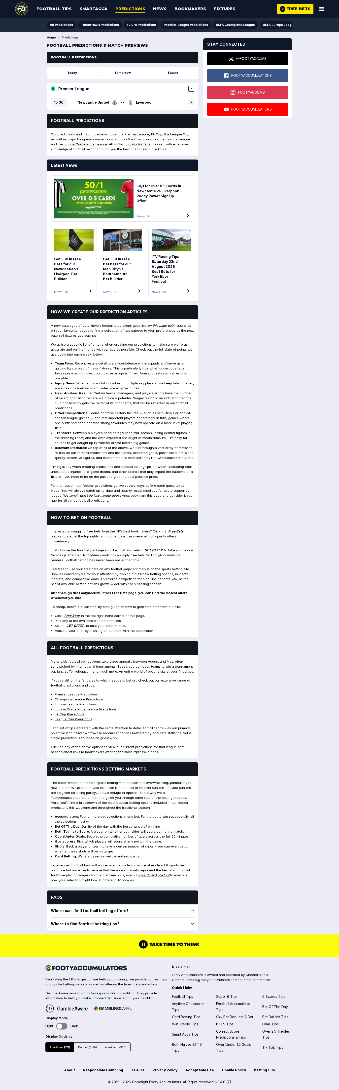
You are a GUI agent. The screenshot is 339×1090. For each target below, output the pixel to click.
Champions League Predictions (79, 699)
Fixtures (224, 8)
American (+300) (115, 1047)
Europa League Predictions (76, 704)
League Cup (179, 134)
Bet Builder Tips (275, 1017)
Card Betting (65, 856)
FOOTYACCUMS (251, 92)
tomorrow (122, 73)
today (72, 73)
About (69, 1070)
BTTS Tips (225, 1024)
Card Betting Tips (186, 1017)
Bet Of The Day (67, 826)
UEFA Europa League (279, 25)
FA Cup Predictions (69, 714)
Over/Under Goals (70, 836)
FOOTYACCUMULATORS (251, 75)
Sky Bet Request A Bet (234, 1017)
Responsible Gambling (103, 1070)
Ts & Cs (137, 1070)
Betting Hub (264, 1070)
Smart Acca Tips (185, 1034)
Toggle (62, 1026)
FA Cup (156, 134)
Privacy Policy (164, 1070)
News (160, 8)
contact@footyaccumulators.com (211, 980)
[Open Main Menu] (321, 9)
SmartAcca (93, 8)
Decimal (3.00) (87, 1047)
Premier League (137, 134)
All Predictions (61, 25)
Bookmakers (190, 8)
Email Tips (270, 1024)
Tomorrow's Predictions (100, 25)
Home (51, 37)
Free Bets (175, 531)
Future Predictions (141, 25)
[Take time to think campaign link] (169, 948)
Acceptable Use (199, 1070)
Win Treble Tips (185, 1024)
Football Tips (54, 8)
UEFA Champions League (235, 25)
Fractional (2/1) (60, 1047)
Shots (60, 846)
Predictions (130, 8)
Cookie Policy (234, 1070)
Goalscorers (65, 841)
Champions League (149, 139)
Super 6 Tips (226, 996)
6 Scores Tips (273, 996)
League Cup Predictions (73, 719)
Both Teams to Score (72, 831)
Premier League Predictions (186, 25)
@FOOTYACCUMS (251, 58)
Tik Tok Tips (272, 1047)
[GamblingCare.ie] (113, 1008)
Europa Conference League (85, 144)
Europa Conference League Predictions (86, 709)
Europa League (178, 139)
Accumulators (66, 816)
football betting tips (136, 467)
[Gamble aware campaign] (72, 1008)
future (173, 73)
